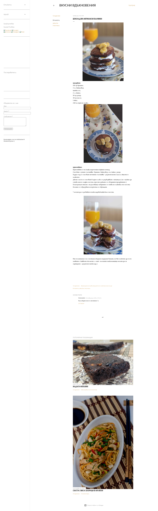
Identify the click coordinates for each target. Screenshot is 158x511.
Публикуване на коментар (89, 389)
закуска (55, 23)
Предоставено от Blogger (95, 505)
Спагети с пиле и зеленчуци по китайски (88, 491)
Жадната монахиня (80, 387)
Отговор (81, 303)
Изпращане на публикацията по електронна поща (96, 286)
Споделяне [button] (56, 16)
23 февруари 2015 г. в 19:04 (93, 298)
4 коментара (85, 493)
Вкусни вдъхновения (77, 5)
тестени (56, 25)
